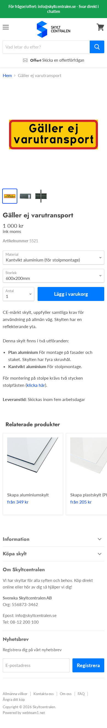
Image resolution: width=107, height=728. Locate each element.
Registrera (88, 665)
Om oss (66, 694)
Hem (7, 75)
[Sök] (97, 47)
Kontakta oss (43, 694)
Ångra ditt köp (14, 699)
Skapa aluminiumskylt (28, 494)
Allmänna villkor (15, 694)
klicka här (36, 385)
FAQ (81, 694)
